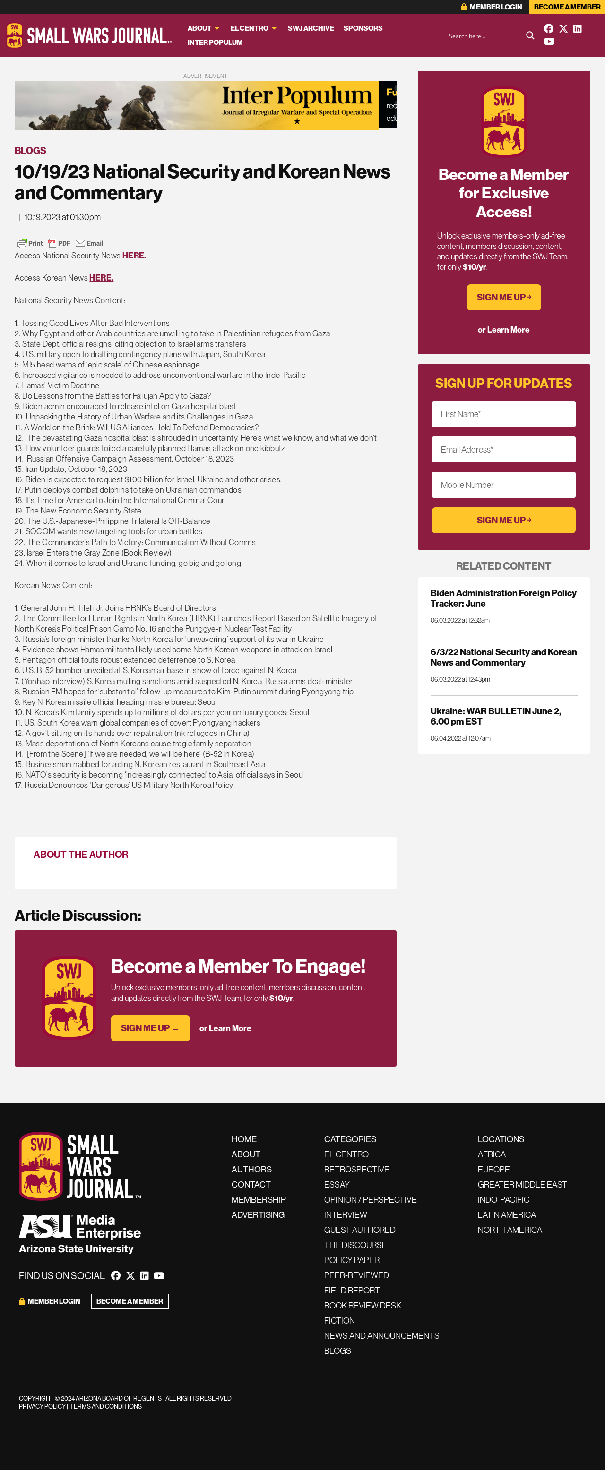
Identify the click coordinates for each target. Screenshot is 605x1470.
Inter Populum (215, 42)
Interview (345, 1214)
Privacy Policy (42, 1406)
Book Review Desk (362, 1305)
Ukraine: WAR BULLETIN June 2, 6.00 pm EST (496, 716)
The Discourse (355, 1244)
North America (510, 1229)
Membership (259, 1199)
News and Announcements (382, 1335)
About (199, 28)
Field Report (352, 1290)
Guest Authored (360, 1229)
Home (244, 1139)
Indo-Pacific (503, 1199)
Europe (494, 1169)
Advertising (258, 1214)
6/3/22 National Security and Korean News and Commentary (504, 657)
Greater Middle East (522, 1184)
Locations (501, 1139)
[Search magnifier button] (530, 35)
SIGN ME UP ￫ (504, 297)
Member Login (495, 6)
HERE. (134, 255)
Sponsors (363, 28)
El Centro (249, 28)
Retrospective (356, 1169)
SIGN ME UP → (150, 1028)
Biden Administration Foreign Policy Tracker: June (504, 598)
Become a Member (567, 6)
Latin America (507, 1214)
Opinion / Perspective (370, 1199)
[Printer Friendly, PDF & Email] (60, 243)
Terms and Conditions (106, 1406)
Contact (251, 1184)
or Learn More (225, 1028)
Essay (337, 1184)
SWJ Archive (311, 28)
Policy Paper (352, 1260)
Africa (492, 1154)
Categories (350, 1139)
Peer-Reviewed (356, 1275)
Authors (252, 1169)
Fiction (339, 1320)
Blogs (30, 150)
